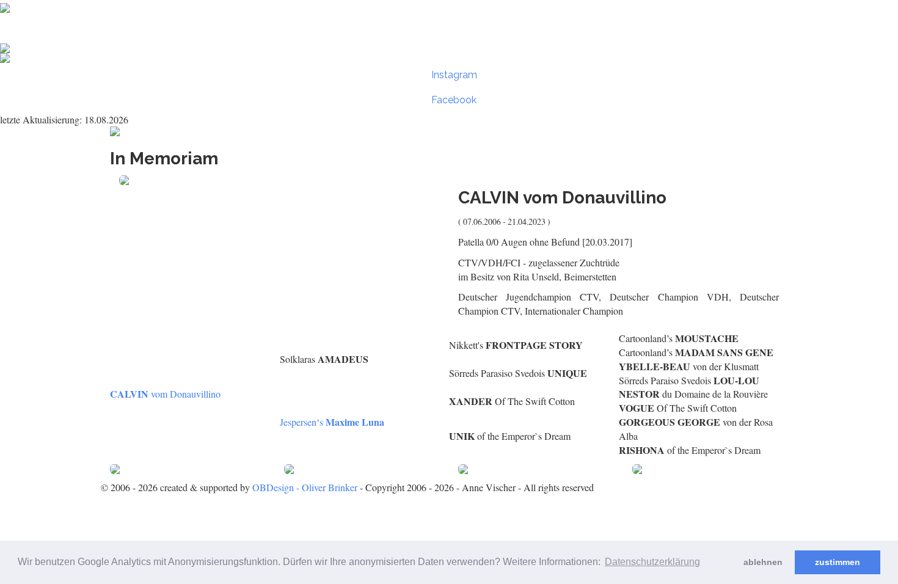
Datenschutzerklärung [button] (652, 562)
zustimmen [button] (837, 562)
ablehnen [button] (763, 562)
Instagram (453, 75)
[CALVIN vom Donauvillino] (279, 180)
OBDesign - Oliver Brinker (304, 487)
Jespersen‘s (332, 421)
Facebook (452, 100)
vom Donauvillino (165, 393)
